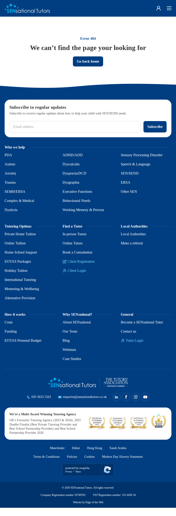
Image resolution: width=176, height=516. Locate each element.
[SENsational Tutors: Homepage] (27, 8)
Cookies (89, 465)
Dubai (75, 457)
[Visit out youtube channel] (152, 397)
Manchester (55, 457)
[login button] (158, 8)
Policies (69, 465)
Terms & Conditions (41, 465)
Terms (80, 479)
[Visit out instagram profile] (142, 397)
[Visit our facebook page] (133, 397)
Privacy (69, 479)
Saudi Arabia (120, 457)
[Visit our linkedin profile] (123, 397)
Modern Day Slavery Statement (126, 465)
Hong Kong (95, 457)
